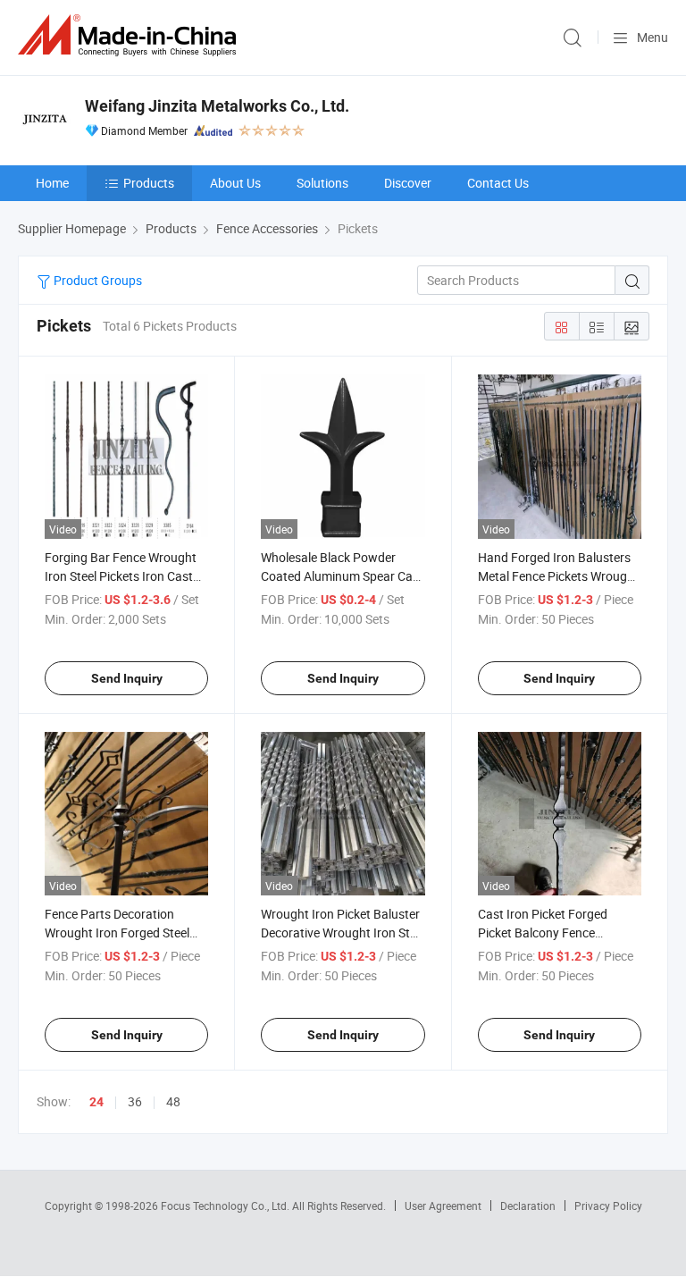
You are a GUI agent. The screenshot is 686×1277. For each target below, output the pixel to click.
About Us (235, 182)
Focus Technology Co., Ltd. (226, 1205)
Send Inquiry (127, 678)
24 (96, 1102)
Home (52, 182)
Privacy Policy (608, 1205)
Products (148, 182)
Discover (407, 182)
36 (135, 1101)
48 (173, 1101)
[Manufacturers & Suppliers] (130, 35)
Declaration (528, 1205)
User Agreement (443, 1205)
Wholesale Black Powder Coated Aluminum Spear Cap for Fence (340, 576)
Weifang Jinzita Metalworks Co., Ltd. (217, 106)
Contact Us (498, 182)
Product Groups (96, 280)
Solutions (322, 182)
